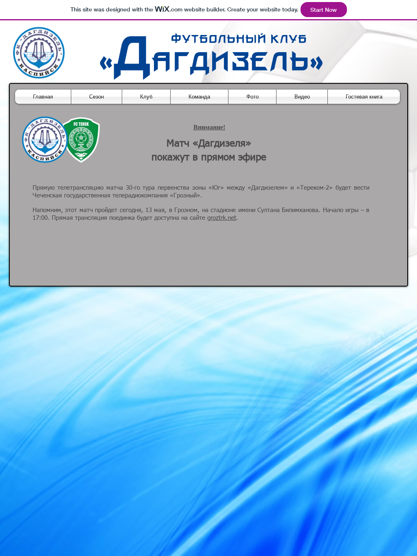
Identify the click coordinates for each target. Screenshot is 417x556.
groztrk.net (221, 218)
